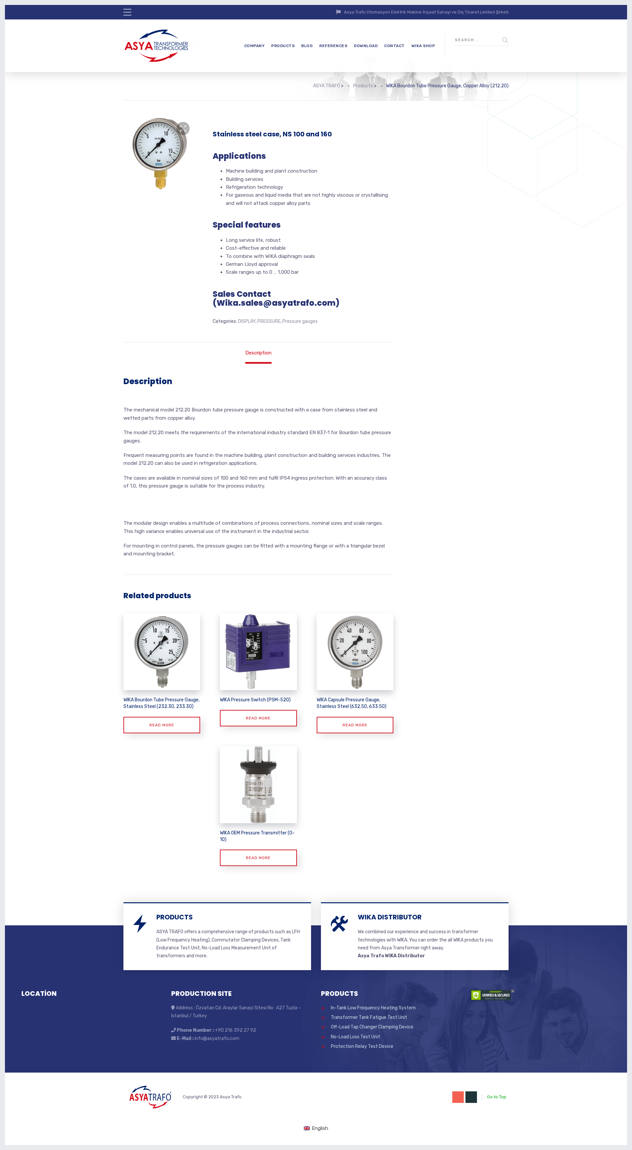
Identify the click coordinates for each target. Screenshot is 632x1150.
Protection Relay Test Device (362, 1046)
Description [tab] (258, 353)
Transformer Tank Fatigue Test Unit (369, 1017)
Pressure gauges (300, 321)
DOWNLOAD (366, 45)
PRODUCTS (283, 45)
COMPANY (254, 45)
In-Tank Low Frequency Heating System (373, 1008)
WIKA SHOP (423, 45)
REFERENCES (333, 45)
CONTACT (394, 45)
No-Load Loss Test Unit (355, 1037)
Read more (161, 725)
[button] (183, 128)
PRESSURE (268, 321)
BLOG (307, 45)
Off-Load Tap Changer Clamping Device (372, 1027)
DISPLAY (246, 321)
